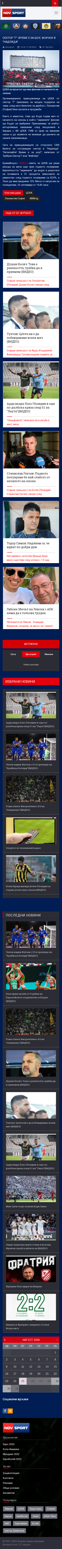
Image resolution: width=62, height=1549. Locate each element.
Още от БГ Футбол (18, 213)
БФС (7, 1523)
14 (47, 1366)
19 (30, 1373)
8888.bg (23, 163)
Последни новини (23, 915)
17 (14, 1373)
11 (22, 1366)
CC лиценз (25, 1544)
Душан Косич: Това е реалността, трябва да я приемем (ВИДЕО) (31, 1083)
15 (55, 1366)
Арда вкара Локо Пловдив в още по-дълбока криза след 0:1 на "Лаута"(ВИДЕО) (30, 724)
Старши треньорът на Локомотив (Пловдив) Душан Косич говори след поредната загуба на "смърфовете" (28, 284)
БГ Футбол (48, 47)
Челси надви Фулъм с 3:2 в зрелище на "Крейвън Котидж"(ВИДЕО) (29, 766)
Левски (9, 1508)
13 (38, 1366)
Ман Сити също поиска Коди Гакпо (26, 1206)
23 (6, 1381)
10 (14, 1366)
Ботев (35, 1523)
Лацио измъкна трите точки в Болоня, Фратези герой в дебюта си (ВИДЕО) (28, 1246)
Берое (8, 1516)
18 (22, 1373)
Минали (49, 654)
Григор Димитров (14, 1530)
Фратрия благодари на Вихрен (24, 1286)
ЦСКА (29, 193)
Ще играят (31, 654)
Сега (13, 654)
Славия (51, 1508)
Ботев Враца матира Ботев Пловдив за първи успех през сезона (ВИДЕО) (28, 888)
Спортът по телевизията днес (23, 847)
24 (14, 1381)
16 (6, 1373)
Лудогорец (35, 1508)
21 (47, 1373)
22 (55, 1373)
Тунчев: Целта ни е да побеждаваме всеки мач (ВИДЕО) (30, 1124)
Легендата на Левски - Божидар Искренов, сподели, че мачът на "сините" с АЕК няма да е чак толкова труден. (30, 626)
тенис (36, 1516)
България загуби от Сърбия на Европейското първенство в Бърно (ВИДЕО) (27, 997)
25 (22, 1381)
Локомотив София (15, 198)
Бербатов (22, 1516)
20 (38, 1373)
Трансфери (21, 1523)
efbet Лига (50, 1516)
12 (30, 1366)
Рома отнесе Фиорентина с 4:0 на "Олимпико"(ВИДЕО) (25, 808)
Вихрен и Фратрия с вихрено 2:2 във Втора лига (27, 1326)
